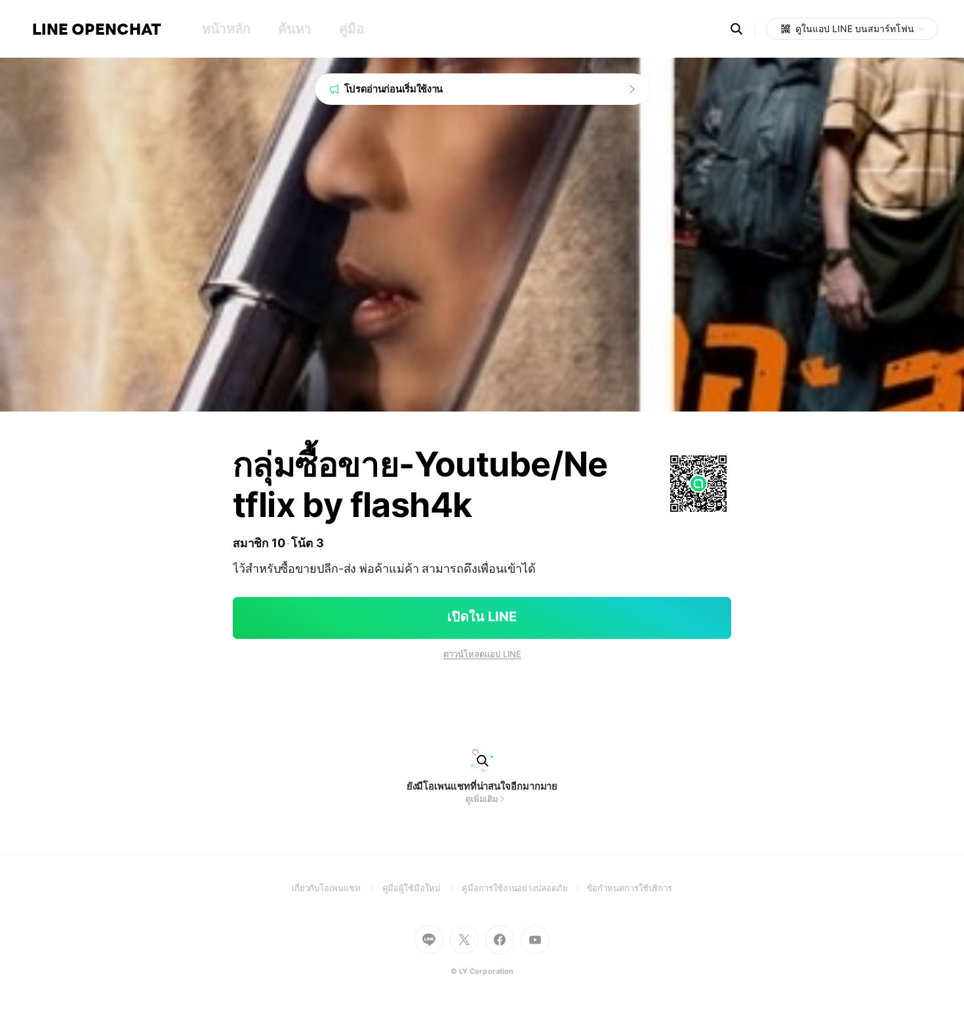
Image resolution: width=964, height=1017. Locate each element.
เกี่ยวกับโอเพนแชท (337, 888)
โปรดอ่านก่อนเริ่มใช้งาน (393, 89)
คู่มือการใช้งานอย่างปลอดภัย (524, 888)
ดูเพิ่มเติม (482, 799)
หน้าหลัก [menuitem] (226, 29)
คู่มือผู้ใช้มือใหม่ (422, 888)
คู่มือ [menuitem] (351, 29)
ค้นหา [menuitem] (294, 29)
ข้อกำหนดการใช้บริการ (630, 888)
